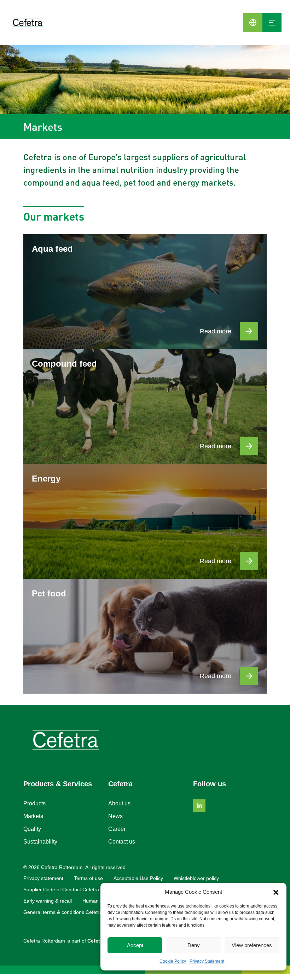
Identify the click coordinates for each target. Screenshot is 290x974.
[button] (275, 892)
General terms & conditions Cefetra (62, 912)
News (115, 816)
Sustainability (40, 842)
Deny (193, 945)
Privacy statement (43, 878)
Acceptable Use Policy (138, 878)
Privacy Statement (207, 961)
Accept (135, 945)
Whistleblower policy (196, 878)
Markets (33, 816)
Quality (32, 829)
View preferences (252, 945)
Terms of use (88, 878)
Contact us (121, 842)
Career (117, 829)
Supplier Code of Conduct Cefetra (61, 889)
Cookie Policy (173, 961)
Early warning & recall (47, 901)
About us (119, 803)
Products (34, 803)
